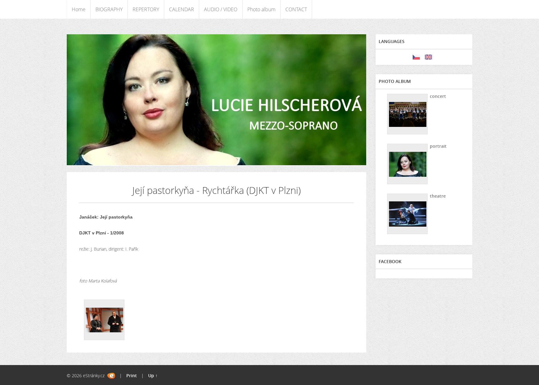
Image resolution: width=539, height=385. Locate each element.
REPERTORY (146, 9)
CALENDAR (181, 9)
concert (438, 96)
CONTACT (296, 9)
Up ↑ (153, 375)
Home (78, 9)
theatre (438, 196)
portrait (438, 146)
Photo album (261, 9)
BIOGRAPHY (109, 9)
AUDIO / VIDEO (220, 9)
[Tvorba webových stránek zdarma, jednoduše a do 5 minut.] (111, 376)
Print (131, 375)
